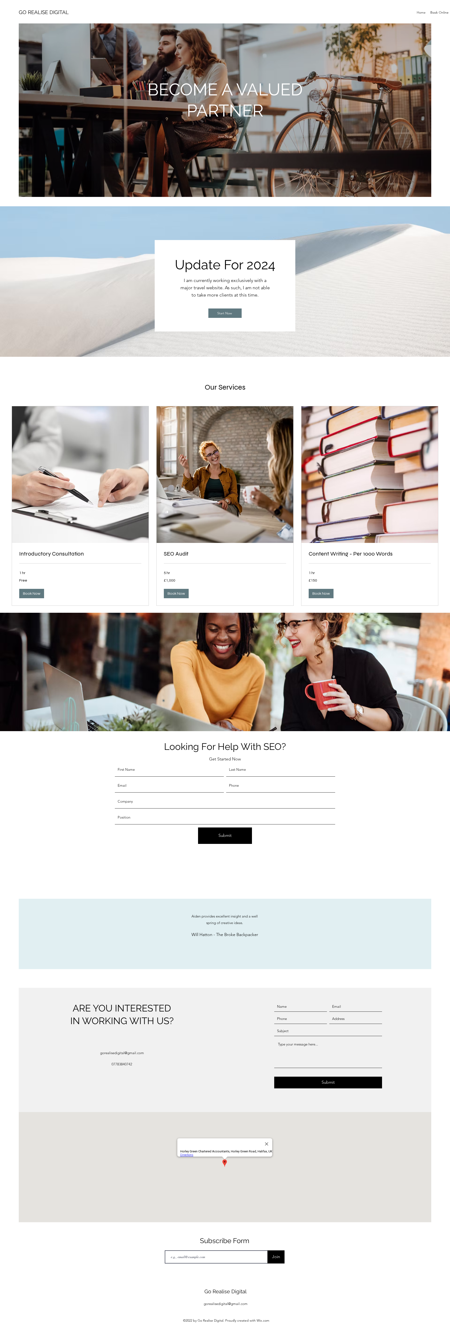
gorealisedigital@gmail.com (122, 1053)
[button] (225, 136)
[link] (80, 554)
